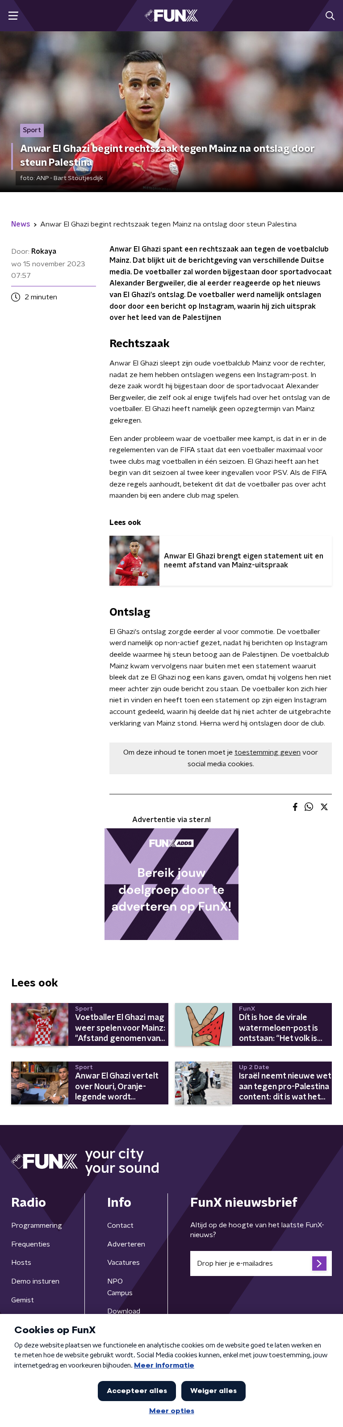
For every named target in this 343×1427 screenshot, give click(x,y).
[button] (13, 16)
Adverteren (126, 1244)
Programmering (36, 1225)
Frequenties (30, 1244)
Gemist (22, 1300)
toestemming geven (267, 752)
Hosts (21, 1262)
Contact (120, 1225)
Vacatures (123, 1262)
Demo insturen (35, 1281)
